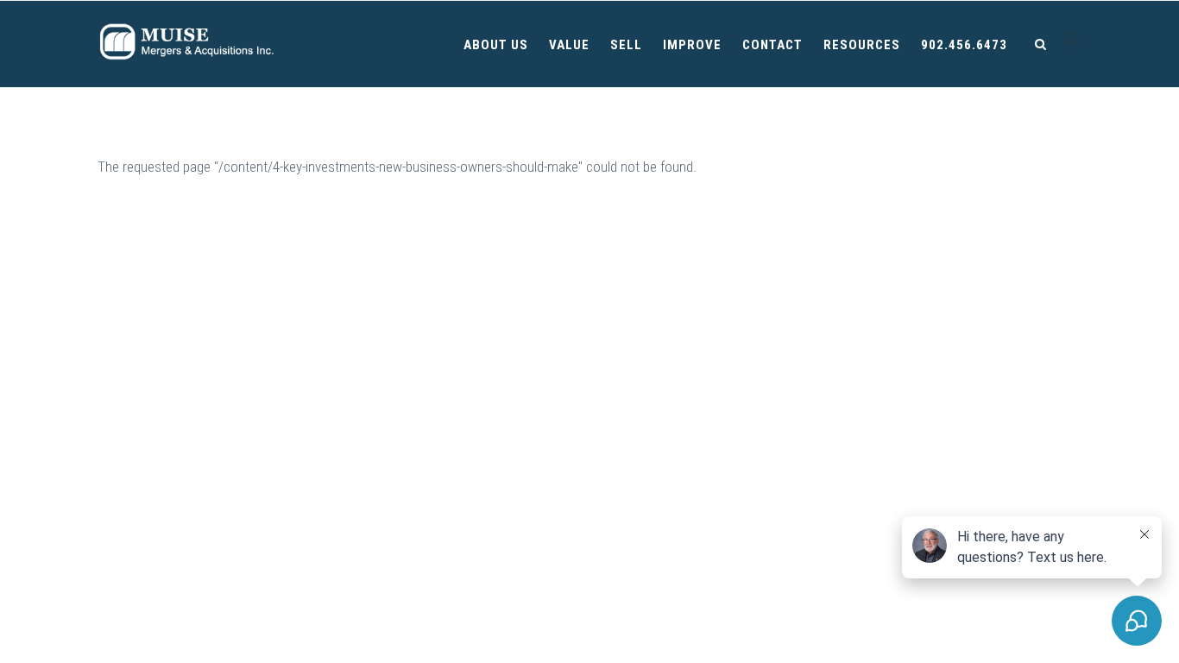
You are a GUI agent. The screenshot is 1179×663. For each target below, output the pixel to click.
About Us (495, 45)
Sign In (1072, 41)
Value (569, 45)
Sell (626, 45)
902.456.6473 (964, 45)
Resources (861, 45)
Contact (772, 45)
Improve (692, 45)
